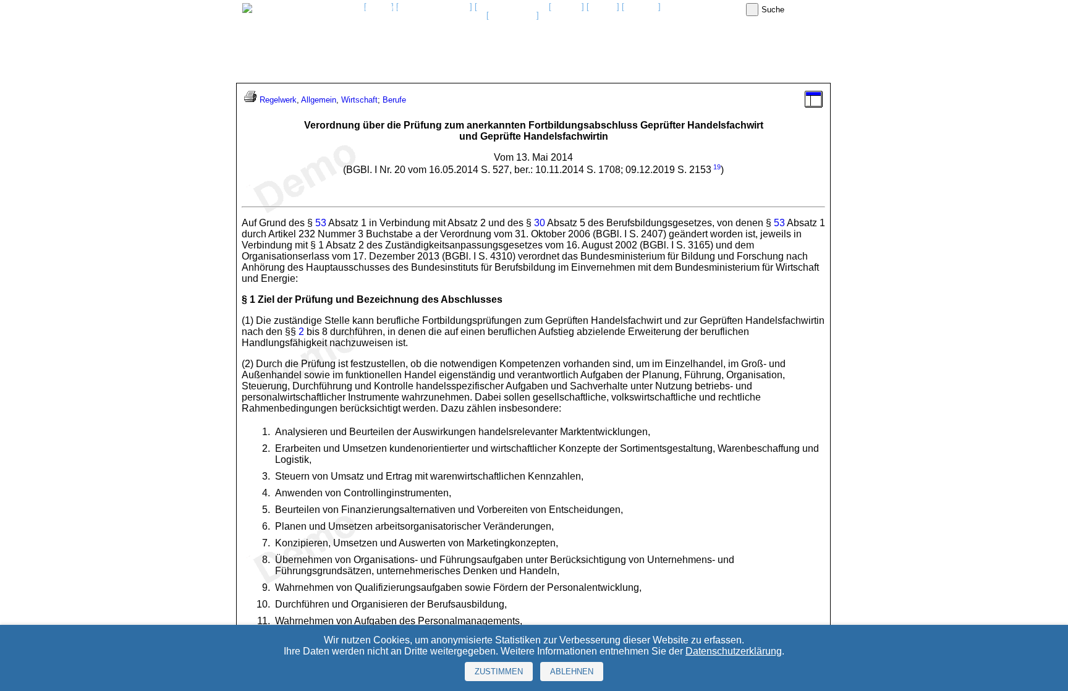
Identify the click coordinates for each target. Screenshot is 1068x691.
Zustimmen (499, 671)
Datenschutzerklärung (733, 651)
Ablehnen (571, 671)
